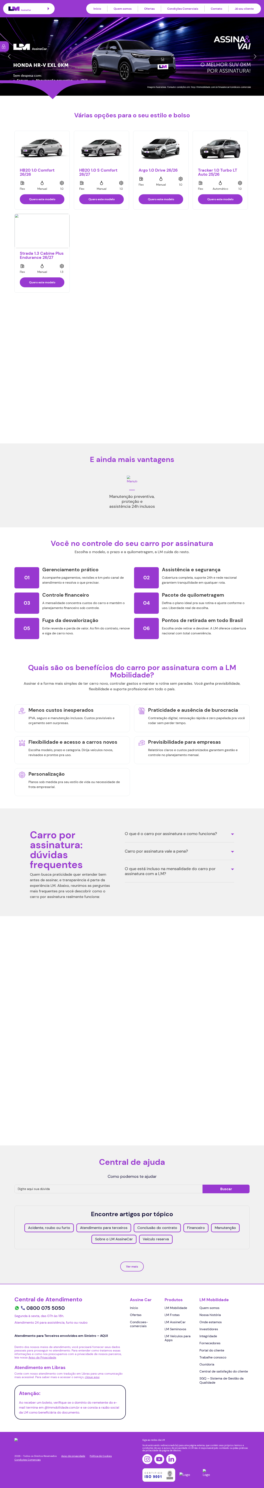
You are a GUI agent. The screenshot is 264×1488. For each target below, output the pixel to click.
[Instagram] (147, 1459)
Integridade (208, 1336)
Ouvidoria (206, 1364)
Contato (216, 9)
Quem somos (123, 9)
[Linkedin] (171, 1459)
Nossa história (210, 1315)
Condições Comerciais (182, 9)
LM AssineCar (175, 1322)
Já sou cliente (244, 9)
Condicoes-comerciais (139, 1324)
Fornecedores (209, 1343)
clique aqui (92, 1377)
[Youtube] (159, 1459)
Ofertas (149, 9)
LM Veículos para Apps (178, 1338)
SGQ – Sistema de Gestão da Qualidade (221, 1380)
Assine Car (141, 1299)
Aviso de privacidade (73, 1456)
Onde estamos (210, 1322)
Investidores (208, 1329)
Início (97, 9)
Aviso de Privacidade (71, 1103)
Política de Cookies (101, 1456)
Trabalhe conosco (212, 1357)
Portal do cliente (211, 1350)
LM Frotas (172, 1315)
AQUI (24, 1087)
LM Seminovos (175, 1329)
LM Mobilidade (176, 1308)
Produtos (174, 1299)
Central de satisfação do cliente (223, 1371)
